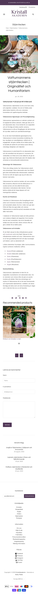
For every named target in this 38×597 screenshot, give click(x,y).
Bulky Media (19, 574)
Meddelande (6, 398)
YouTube (20, 560)
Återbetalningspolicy (19, 539)
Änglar (19, 511)
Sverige (18, 579)
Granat (9, 251)
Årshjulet (19, 518)
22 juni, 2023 (19, 471)
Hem (7, 28)
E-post (20, 562)
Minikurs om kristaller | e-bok (12, 339)
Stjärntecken (13, 28)
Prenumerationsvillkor (19, 537)
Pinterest (20, 556)
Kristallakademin (21, 572)
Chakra (19, 514)
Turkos (9, 256)
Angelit (9, 264)
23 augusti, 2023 (19, 452)
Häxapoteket (19, 509)
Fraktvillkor (19, 535)
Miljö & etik (19, 530)
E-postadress (7, 387)
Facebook (20, 553)
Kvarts (9, 259)
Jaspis (9, 262)
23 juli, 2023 (19, 461)
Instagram (20, 558)
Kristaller (19, 507)
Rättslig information (19, 543)
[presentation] (18, 343)
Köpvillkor (19, 533)
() (23, 7)
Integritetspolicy (19, 541)
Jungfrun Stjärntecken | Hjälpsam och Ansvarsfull (19, 448)
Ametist (9, 254)
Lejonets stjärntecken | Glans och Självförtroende (19, 458)
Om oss (19, 528)
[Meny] (4, 14)
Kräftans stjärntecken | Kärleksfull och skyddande (19, 468)
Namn (5, 375)
